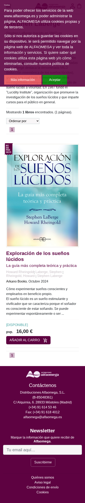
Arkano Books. (17, 281)
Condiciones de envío (43, 487)
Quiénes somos (42, 477)
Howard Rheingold (20, 272)
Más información (23, 80)
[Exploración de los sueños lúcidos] (42, 195)
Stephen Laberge (50, 276)
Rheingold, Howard (20, 276)
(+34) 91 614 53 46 (42, 407)
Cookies (43, 492)
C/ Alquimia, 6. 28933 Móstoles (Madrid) (42, 402)
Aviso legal (42, 482)
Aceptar (54, 80)
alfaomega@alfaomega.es (42, 417)
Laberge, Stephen (49, 272)
